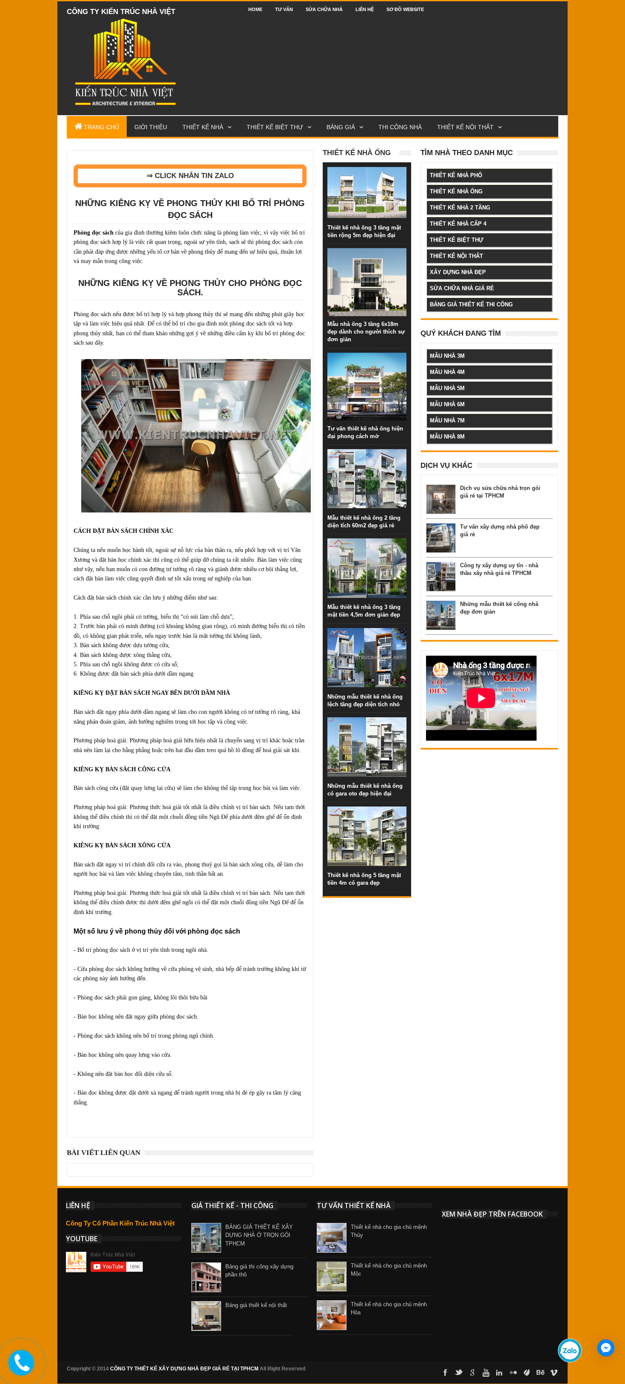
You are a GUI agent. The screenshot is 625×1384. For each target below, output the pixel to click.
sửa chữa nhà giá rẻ (462, 288)
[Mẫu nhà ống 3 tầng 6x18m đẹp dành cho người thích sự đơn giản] (366, 256)
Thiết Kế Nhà (202, 127)
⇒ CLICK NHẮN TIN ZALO (190, 176)
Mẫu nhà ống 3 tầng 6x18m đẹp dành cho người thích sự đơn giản (366, 331)
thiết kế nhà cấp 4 (458, 224)
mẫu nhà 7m (447, 420)
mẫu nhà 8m (447, 436)
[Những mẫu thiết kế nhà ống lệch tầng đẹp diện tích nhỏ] (366, 636)
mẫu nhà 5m (447, 388)
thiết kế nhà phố (456, 175)
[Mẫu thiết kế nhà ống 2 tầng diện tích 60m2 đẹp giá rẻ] (366, 457)
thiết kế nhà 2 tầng (460, 207)
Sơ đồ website (405, 9)
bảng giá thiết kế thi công (471, 304)
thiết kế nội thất (456, 256)
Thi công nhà (400, 127)
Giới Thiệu (150, 127)
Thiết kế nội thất (465, 127)
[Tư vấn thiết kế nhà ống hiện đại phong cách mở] (366, 361)
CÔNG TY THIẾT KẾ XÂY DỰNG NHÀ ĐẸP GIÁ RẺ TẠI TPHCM (184, 1369)
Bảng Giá (341, 127)
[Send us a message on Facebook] (605, 1347)
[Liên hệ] (20, 1370)
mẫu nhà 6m (447, 404)
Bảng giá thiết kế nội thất (256, 1305)
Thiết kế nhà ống (357, 153)
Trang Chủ (101, 127)
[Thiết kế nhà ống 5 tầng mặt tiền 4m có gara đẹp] (366, 815)
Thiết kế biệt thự (275, 127)
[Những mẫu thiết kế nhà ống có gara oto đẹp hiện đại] (366, 725)
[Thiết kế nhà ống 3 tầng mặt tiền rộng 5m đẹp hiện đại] (366, 175)
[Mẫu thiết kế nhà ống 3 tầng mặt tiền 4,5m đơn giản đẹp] (366, 546)
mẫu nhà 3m (447, 356)
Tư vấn (284, 9)
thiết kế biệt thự (456, 240)
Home (255, 9)
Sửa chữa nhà (324, 9)
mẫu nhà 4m (447, 372)
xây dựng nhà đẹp (458, 272)
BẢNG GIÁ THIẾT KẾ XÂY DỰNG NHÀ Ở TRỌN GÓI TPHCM (259, 1235)
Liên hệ (364, 9)
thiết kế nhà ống (456, 191)
